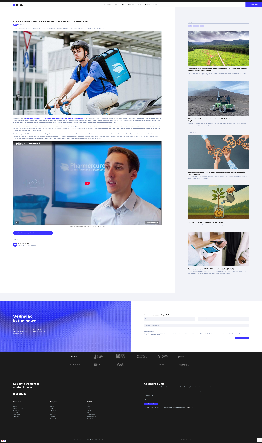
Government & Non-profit (18, 408)
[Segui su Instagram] (17, 394)
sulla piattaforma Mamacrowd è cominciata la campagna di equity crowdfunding (49, 118)
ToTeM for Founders (91, 416)
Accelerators (16, 410)
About (139, 4)
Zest (92, 439)
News (123, 4)
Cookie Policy (189, 439)
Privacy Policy (156, 334)
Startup (202, 25)
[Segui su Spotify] (25, 394)
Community (156, 4)
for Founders (147, 4)
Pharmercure (79, 118)
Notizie (15, 24)
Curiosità (52, 406)
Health (190, 25)
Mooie (101, 439)
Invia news (242, 338)
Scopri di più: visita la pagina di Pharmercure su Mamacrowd (33, 233)
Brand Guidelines (90, 418)
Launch (51, 412)
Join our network (91, 414)
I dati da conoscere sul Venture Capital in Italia (205, 222)
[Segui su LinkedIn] (14, 394)
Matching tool (16, 416)
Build (51, 404)
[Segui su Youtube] (22, 394)
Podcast (52, 416)
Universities (15, 412)
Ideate (51, 408)
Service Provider (16, 414)
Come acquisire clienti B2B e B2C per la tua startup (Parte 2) (211, 269)
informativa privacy (189, 407)
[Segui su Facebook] (20, 394)
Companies (15, 404)
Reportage (52, 418)
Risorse (117, 4)
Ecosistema (109, 4)
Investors (15, 406)
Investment (196, 25)
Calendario (131, 4)
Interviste (52, 410)
